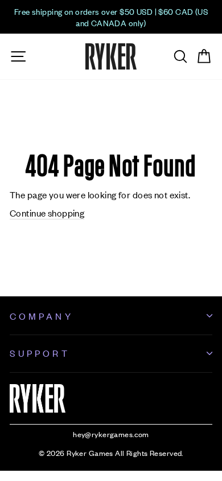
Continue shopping (47, 212)
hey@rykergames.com (111, 434)
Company (41, 315)
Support (40, 353)
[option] (111, 17)
